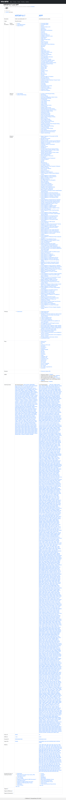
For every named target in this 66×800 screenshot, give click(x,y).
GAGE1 (53, 500)
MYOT (45, 573)
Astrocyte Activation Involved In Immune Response (50, 140)
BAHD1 (30, 385)
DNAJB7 (40, 471)
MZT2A (55, 573)
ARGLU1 (40, 404)
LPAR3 (49, 547)
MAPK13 (52, 553)
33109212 (58, 378)
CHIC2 (16, 389)
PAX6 (43, 596)
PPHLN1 (53, 613)
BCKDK (40, 415)
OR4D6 (55, 589)
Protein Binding (20, 93)
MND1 (43, 562)
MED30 (40, 559)
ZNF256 (25, 426)
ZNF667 (23, 432)
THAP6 (19, 420)
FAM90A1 (51, 489)
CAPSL (58, 428)
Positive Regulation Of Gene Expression (48, 175)
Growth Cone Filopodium (45, 90)
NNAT (59, 581)
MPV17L (55, 563)
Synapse (42, 75)
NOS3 (44, 583)
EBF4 (56, 476)
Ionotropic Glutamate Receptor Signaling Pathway (50, 202)
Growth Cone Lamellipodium (46, 88)
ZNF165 (23, 425)
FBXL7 (46, 491)
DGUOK (55, 466)
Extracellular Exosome (45, 78)
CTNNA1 (46, 458)
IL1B (57, 527)
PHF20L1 (53, 601)
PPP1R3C (57, 614)
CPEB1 (40, 455)
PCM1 (42, 598)
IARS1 (40, 525)
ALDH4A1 (44, 395)
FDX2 (43, 492)
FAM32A (52, 488)
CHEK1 (53, 444)
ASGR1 (43, 409)
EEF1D (60, 477)
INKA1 (58, 529)
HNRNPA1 (41, 522)
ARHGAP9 (59, 404)
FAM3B (58, 488)
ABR (55, 385)
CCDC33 (48, 433)
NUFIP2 (29, 410)
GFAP (51, 502)
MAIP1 (40, 552)
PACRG (55, 592)
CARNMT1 (43, 429)
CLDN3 (50, 448)
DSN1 (46, 473)
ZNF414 (16, 428)
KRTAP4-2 (27, 400)
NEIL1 (43, 578)
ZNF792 (29, 433)
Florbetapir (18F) (44, 357)
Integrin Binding (44, 101)
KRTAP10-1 (20, 398)
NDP (59, 575)
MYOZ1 (48, 573)
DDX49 (51, 464)
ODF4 (54, 588)
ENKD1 (59, 480)
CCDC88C (41, 434)
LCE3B (16, 405)
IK (47, 527)
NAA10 (30, 407)
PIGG (40, 604)
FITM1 (57, 494)
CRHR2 (40, 456)
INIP (56, 529)
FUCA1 (43, 499)
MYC (54, 571)
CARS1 (47, 429)
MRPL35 (57, 566)
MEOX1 (54, 559)
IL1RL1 (59, 527)
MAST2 (55, 555)
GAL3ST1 (59, 500)
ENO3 (40, 481)
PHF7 (56, 601)
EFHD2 (43, 478)
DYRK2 (43, 476)
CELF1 (44, 441)
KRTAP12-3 (31, 399)
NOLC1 (56, 582)
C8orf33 (24, 387)
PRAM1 (43, 616)
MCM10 (56, 556)
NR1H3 (56, 583)
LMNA (20, 406)
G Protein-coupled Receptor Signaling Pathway (49, 148)
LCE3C (19, 405)
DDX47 (48, 464)
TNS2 (30, 420)
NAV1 (42, 575)
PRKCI (50, 618)
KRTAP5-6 (34, 402)
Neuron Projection (44, 66)
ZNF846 (16, 434)
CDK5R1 (57, 439)
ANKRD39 (46, 397)
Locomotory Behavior (45, 163)
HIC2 (53, 518)
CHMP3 (48, 445)
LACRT (47, 541)
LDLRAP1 (41, 544)
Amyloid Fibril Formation (45, 300)
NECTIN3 (20, 409)
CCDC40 (52, 433)
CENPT (43, 442)
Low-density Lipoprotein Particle (47, 61)
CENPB (53, 441)
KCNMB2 (55, 534)
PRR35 (19, 413)
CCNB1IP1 (53, 434)
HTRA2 (56, 524)
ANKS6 (43, 398)
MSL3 (40, 569)
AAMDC (55, 384)
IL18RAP (54, 527)
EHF (50, 478)
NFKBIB (53, 578)
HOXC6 (58, 522)
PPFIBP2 (49, 613)
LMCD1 (55, 546)
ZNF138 (16, 425)
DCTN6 (46, 462)
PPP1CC (40, 614)
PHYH (50, 603)
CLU (44, 449)
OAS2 (58, 586)
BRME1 (16, 387)
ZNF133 (34, 424)
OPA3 (49, 589)
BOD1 (52, 419)
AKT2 (60, 394)
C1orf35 (47, 424)
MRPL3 (50, 566)
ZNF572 (23, 430)
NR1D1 (54, 583)
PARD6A (40, 594)
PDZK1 (43, 600)
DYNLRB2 (54, 474)
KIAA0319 (44, 536)
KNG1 (55, 539)
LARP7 (55, 543)
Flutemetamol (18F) (44, 358)
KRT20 (35, 397)
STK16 (34, 418)
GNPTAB (43, 506)
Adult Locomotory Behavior (46, 168)
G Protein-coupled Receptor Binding (47, 93)
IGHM (40, 527)
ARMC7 (55, 406)
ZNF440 (19, 429)
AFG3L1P (44, 391)
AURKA (47, 413)
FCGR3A (58, 491)
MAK (43, 552)
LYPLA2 (53, 549)
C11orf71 (48, 421)
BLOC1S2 (55, 418)
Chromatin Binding (44, 96)
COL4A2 (55, 451)
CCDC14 (44, 432)
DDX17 (52, 463)
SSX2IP (28, 418)
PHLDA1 (16, 412)
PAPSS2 (58, 593)
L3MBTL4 (43, 541)
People (18, 1)
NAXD (33, 407)
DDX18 (55, 463)
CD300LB (40, 436)
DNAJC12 (44, 471)
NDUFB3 (55, 576)
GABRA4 (40, 500)
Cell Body (43, 71)
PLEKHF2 (41, 607)
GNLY (40, 506)
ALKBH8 (40, 396)
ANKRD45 (50, 397)
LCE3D (22, 405)
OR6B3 (58, 589)
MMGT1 (58, 561)
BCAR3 (55, 414)
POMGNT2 (44, 612)
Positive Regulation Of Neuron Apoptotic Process (50, 207)
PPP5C (55, 615)
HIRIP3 (45, 519)
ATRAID (59, 412)
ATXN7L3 (43, 413)
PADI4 (59, 592)
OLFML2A (44, 589)
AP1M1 (16, 385)
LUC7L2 (46, 549)
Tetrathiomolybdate (44, 349)
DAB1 (51, 461)
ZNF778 (23, 433)
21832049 (32, 6)
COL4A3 (58, 451)
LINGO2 (44, 546)
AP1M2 (43, 399)
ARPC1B (47, 407)
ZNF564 (19, 430)
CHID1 (40, 445)
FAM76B (20, 394)
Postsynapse (43, 84)
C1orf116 (40, 424)
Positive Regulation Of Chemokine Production (49, 192)
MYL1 (57, 571)
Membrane (43, 46)
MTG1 (40, 570)
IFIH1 (58, 525)
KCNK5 (51, 534)
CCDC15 (56, 432)
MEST (60, 559)
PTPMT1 (29, 413)
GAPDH (49, 501)
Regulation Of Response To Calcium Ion (48, 299)
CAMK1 (51, 427)
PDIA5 (26, 411)
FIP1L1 (52, 494)
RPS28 (28, 414)
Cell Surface (43, 45)
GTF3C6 (40, 512)
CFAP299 (40, 443)
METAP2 (40, 560)
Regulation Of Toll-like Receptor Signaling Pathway (50, 200)
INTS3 (51, 530)
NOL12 (26, 409)
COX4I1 (49, 454)
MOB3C (55, 562)
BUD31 (19, 387)
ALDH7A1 (47, 395)
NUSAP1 (44, 586)
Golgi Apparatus (44, 37)
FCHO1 (40, 492)
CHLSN (45, 445)
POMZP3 (48, 612)
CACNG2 (60, 426)
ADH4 (49, 390)
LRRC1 (40, 548)
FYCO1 (46, 499)
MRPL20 (60, 564)
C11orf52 (44, 421)
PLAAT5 (47, 606)
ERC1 (40, 484)
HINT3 (43, 519)
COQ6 (47, 454)
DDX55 (57, 464)
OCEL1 (40, 588)
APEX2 (52, 400)
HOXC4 (55, 522)
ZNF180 (32, 425)
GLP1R (21, 395)
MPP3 (52, 563)
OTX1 (32, 410)
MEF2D (48, 559)
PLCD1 (56, 606)
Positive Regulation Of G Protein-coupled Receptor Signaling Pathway (50, 214)
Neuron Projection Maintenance (47, 302)
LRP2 (59, 547)
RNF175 (16, 414)
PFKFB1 (56, 600)
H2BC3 (43, 515)
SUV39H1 (17, 419)
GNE (24, 395)
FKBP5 (43, 495)
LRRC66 (46, 548)
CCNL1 (46, 435)
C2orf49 (58, 424)
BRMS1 (43, 420)
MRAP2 (58, 563)
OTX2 (55, 591)
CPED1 (43, 455)
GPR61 (40, 509)
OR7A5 (40, 590)
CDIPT (56, 437)
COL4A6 (44, 452)
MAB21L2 (41, 551)
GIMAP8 (51, 503)
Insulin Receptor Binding (45, 100)
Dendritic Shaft (44, 68)
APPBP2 (53, 402)
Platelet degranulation (45, 311)
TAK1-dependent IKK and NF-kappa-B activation (50, 323)
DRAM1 (57, 472)
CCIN (44, 434)
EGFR (48, 478)
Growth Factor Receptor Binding (47, 128)
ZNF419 (26, 428)
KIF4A (56, 537)
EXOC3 (59, 485)
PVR (32, 413)
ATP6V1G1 (52, 412)
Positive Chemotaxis (45, 235)
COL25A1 (48, 451)
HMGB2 (47, 521)
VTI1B (19, 422)
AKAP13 (50, 394)
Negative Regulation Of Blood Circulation (48, 286)
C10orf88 (40, 421)
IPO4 (53, 530)
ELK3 (49, 480)
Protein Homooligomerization (46, 241)
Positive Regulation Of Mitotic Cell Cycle (48, 218)
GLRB (40, 504)
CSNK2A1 (49, 457)
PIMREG (58, 604)
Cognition (42, 234)
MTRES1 (47, 570)
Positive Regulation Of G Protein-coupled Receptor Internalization (50, 288)
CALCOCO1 (45, 427)
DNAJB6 (57, 470)
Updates (27, 1)
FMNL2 (40, 496)
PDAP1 (49, 598)
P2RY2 (46, 592)
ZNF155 (19, 425)
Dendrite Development (45, 182)
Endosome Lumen (44, 55)
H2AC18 (46, 514)
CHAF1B (43, 444)
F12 (53, 486)
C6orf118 (59, 425)
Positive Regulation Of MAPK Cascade (48, 206)
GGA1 (54, 502)
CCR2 (49, 435)
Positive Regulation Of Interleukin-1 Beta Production (50, 195)
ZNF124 (31, 424)
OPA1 (47, 589)
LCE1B (36, 403)
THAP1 (16, 420)
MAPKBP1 (29, 406)
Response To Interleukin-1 (46, 252)
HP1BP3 (40, 523)
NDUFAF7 (48, 576)
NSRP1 (42, 584)
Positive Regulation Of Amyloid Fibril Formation (50, 297)
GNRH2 (46, 506)
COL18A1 (41, 451)
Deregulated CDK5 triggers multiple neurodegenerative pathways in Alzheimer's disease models (51, 328)
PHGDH (40, 603)
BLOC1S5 (59, 418)
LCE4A (27, 405)
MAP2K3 (52, 552)
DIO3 (54, 467)
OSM (43, 591)
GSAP (51, 510)
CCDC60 (59, 433)
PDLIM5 (28, 411)
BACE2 (43, 414)
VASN (35, 421)
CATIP (32, 387)
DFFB (43, 466)
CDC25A (58, 436)
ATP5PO (44, 412)
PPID (58, 613)
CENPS (40, 442)
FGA (59, 492)
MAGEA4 (55, 551)
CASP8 (59, 429)
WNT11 (21, 422)
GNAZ (54, 504)
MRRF (53, 568)
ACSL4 (52, 388)
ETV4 (51, 485)
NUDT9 (49, 585)
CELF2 (47, 441)
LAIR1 (52, 541)
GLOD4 (59, 503)
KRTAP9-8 (30, 403)
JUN (60, 532)
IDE (48, 525)
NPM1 (51, 583)
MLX (56, 561)
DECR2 (40, 465)
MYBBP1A (51, 571)
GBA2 (43, 502)
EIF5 (40, 480)
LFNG (53, 544)
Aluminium (43, 342)
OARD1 (55, 586)
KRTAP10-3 (30, 398)
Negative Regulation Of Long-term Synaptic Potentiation (49, 272)
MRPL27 (44, 566)
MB (61, 555)
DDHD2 (40, 463)
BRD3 (58, 419)
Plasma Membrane (44, 41)
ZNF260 (31, 426)
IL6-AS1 (42, 529)
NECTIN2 (17, 409)
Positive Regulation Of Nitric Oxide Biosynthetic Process (50, 210)
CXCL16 (16, 391)
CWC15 (43, 459)
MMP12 (40, 562)
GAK (56, 500)
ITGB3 (44, 532)
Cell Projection (43, 65)
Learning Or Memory (45, 159)
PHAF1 (49, 601)
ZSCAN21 (27, 434)
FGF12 (42, 493)
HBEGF (51, 516)
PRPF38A (41, 619)
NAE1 (50, 574)
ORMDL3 (55, 590)
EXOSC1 (43, 486)
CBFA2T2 (54, 430)
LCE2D (33, 404)
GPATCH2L (41, 508)
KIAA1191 (45, 537)
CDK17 (40, 439)
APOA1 (57, 400)
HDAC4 (50, 517)
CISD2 (57, 447)
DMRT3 (32, 391)
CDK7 (40, 440)
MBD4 (43, 556)
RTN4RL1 (17, 415)
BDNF (40, 417)
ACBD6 (50, 387)
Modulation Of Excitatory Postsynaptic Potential (50, 262)
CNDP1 (59, 449)
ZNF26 (29, 426)
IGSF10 (42, 527)
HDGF (56, 517)
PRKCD (44, 618)
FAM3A (55, 488)
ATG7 (46, 411)
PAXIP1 (45, 596)
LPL (51, 547)
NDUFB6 (58, 576)
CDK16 (59, 437)
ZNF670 (26, 432)
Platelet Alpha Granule (45, 51)
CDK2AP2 (47, 439)
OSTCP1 (46, 591)
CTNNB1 (49, 458)
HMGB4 (50, 521)
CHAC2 (40, 444)
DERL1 (40, 466)
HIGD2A (55, 518)
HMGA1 (44, 521)
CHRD (19, 389)
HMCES (57, 519)
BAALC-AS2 (57, 413)
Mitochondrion (43, 29)
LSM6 (56, 548)
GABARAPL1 (27, 394)
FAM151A (56, 487)
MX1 (43, 571)
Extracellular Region (44, 23)
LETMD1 (50, 544)
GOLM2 (53, 506)
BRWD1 (46, 420)
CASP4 (53, 429)
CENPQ (59, 441)
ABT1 (57, 385)
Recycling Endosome (45, 77)
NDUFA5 (44, 576)
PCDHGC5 (53, 597)
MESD (57, 559)
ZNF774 (19, 433)
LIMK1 (51, 545)
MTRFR (50, 570)
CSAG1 (49, 456)
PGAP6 (34, 411)
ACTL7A (58, 388)
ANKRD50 (55, 397)
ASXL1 (40, 410)
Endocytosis (43, 145)
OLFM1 (57, 588)
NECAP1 (55, 577)
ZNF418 (23, 428)
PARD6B (44, 594)
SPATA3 (16, 418)
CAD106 (42, 350)
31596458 (50, 381)
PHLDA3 (47, 603)
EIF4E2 (60, 479)
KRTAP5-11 (17, 402)
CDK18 (43, 439)
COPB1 (55, 452)
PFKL (32, 411)
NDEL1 (56, 575)
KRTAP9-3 (25, 403)
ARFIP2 (56, 403)
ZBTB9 (16, 424)
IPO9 (55, 530)
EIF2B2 (40, 479)
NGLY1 (40, 579)
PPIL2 (60, 613)
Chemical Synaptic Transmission (47, 155)
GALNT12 (46, 501)
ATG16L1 (43, 411)
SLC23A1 (33, 415)
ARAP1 (58, 402)
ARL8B (49, 406)
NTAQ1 (19, 410)
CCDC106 (58, 430)
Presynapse (43, 83)
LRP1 (53, 547)
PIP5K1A (47, 605)
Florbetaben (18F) (44, 356)
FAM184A (41, 488)
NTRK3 (51, 584)
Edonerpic (43, 353)
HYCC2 (59, 524)
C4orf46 (53, 425)
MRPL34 (54, 566)
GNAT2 (51, 504)
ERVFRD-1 (53, 484)
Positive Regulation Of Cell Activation (48, 233)
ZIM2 (26, 424)
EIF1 (52, 478)
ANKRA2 (53, 396)
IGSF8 (16, 397)
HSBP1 (32, 396)
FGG (57, 493)
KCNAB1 (52, 533)
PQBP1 (40, 616)
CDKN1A (49, 440)
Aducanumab (43, 361)
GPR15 (60, 508)
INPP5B (43, 530)
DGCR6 (45, 466)
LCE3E (25, 405)
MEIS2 (51, 559)
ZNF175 (29, 425)
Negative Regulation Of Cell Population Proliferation (50, 166)
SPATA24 (34, 417)
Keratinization (19, 311)
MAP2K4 (56, 552)
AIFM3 (40, 394)
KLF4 (58, 538)
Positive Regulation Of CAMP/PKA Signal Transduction (51, 266)
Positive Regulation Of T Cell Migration (48, 303)
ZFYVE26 (22, 424)
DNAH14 (46, 470)
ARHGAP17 (49, 404)
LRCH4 (26, 406)
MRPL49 (44, 567)
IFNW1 (48, 526)
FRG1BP (43, 497)
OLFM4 (40, 589)
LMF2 (58, 546)
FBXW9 (52, 491)
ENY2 (45, 481)
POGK (46, 610)
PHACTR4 (46, 601)
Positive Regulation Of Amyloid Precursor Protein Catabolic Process (50, 282)
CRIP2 (43, 456)
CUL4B (40, 459)
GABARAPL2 (33, 394)
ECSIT (54, 477)
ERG (45, 484)
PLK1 (59, 607)
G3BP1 (49, 499)
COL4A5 (40, 452)
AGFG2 (60, 391)
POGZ (48, 610)
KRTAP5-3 (26, 402)
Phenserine (43, 348)
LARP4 (49, 543)
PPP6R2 (58, 615)
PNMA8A (60, 608)
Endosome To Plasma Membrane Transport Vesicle (50, 80)
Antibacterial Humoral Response (47, 184)
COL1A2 (44, 451)
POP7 (51, 612)
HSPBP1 (46, 524)
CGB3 (59, 443)
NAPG (58, 574)
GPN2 (50, 508)
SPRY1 (25, 418)
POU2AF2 (54, 612)
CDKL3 (45, 440)
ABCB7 (58, 384)
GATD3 (40, 502)
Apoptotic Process (44, 146)
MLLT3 (51, 561)
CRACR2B (50, 455)
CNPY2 (43, 450)
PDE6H (40, 599)
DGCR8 (48, 466)
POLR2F (50, 611)
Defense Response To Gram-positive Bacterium (50, 230)
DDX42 (43, 464)
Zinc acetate (43, 362)
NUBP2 (22, 410)
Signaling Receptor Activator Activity (48, 108)
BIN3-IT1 (42, 418)
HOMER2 (45, 522)
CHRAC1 (52, 445)
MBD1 (40, 556)
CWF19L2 (47, 459)
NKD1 (24, 409)
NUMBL (55, 585)
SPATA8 (20, 418)
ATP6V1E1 (48, 412)
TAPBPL (20, 419)
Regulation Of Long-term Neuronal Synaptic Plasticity (51, 224)
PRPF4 (44, 619)
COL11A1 (54, 450)
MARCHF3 (46, 555)
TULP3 (22, 421)
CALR (48, 427)
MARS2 (49, 555)
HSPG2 (53, 524)
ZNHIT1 (19, 434)
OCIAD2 (43, 588)
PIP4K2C (43, 605)
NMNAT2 (46, 581)
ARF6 (46, 403)
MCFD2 (53, 556)
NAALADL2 (46, 574)
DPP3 (45, 472)
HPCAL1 (29, 396)
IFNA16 (40, 526)
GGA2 (56, 502)
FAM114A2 (44, 487)
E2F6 (16, 392)
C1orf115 (57, 422)
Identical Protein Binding (21, 94)
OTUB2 (52, 591)
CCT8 (57, 435)
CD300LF (44, 436)
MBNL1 (45, 556)
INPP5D (21, 397)
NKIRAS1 (48, 579)
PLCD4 (59, 606)
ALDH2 (40, 395)
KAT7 (46, 533)
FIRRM (54, 494)
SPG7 (23, 418)
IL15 (51, 527)
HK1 (48, 519)
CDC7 (47, 437)
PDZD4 (60, 599)
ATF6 (56, 410)
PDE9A (23, 411)
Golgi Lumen (43, 38)
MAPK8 (58, 553)
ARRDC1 (54, 407)
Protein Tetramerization (45, 242)
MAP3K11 (41, 553)
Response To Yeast (44, 139)
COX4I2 (52, 454)
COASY (48, 450)
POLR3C (57, 611)
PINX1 (40, 605)
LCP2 (61, 543)
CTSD (58, 458)
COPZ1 (44, 454)
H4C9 (46, 515)
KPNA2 (57, 539)
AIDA (60, 392)
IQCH (58, 530)
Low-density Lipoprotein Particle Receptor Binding (50, 123)
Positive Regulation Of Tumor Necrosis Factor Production (49, 198)
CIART (46, 447)
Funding (23, 1)
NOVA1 (46, 583)
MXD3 (22, 407)
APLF (55, 400)
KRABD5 (46, 540)
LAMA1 (54, 541)
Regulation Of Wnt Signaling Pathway (48, 187)
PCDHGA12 (45, 597)
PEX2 (53, 600)
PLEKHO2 (53, 607)
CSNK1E (56, 456)
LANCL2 (40, 543)
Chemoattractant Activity (45, 113)
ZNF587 (16, 432)
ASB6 (60, 407)
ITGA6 (57, 531)
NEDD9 (40, 578)
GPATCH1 (58, 507)
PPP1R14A (48, 614)
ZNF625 (19, 432)
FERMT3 (52, 492)
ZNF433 (35, 428)
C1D (50, 422)
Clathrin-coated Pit (44, 43)
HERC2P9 (41, 518)
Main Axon (43, 73)
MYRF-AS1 (52, 573)
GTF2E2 (55, 511)
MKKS (45, 561)
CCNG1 (31, 388)
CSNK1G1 (22, 390)
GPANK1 (54, 507)
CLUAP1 (47, 449)
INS (45, 530)
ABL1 (50, 385)
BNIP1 (50, 419)
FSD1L (52, 497)
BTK (54, 420)
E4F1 (18, 392)
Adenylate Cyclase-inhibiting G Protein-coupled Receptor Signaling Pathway (50, 153)
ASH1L (46, 409)
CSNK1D (52, 456)
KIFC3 (40, 538)
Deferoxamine (43, 341)
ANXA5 (56, 398)
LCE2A (25, 404)
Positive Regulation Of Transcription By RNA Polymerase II (49, 220)
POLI (45, 611)
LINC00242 (17, 406)
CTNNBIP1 (31, 390)
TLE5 (22, 420)
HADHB (51, 515)
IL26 (40, 529)
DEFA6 (48, 465)
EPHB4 (55, 482)
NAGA (52, 574)
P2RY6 (34, 410)
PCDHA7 (40, 597)
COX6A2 (56, 454)
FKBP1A (40, 495)
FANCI (54, 489)
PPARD (29, 412)
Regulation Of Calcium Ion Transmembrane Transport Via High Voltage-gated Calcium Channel (51, 277)
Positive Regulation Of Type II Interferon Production (50, 193)
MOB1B (49, 562)
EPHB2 (52, 482)
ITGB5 (29, 397)
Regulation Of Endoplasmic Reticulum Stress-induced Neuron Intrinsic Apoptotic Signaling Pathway (51, 284)
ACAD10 (40, 387)
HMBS (54, 519)
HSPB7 (43, 524)
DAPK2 (56, 461)
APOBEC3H (46, 402)
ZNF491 (29, 429)
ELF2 (44, 480)
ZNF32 (19, 427)
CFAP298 (59, 442)
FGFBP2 (51, 493)
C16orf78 (58, 421)
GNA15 (48, 504)
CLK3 (40, 449)
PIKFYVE (52, 604)
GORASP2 (41, 507)
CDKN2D (56, 440)
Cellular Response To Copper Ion (47, 254)
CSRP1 (52, 457)
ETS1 (46, 485)
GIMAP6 (47, 503)
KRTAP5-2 (22, 402)
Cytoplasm (43, 28)
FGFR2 (54, 493)
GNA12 (45, 504)
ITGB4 (27, 397)
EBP (59, 476)
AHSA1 (54, 392)
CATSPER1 (17, 388)
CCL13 (46, 434)
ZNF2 (35, 425)
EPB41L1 (58, 481)
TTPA (19, 421)
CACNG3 (40, 427)
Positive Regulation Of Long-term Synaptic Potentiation (51, 273)
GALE (40, 501)
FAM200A (45, 488)
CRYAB (46, 456)
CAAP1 (53, 426)
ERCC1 (42, 484)
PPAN (43, 613)
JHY (56, 532)
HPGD (43, 523)
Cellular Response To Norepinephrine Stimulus (49, 257)
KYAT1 (40, 541)
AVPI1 (24, 385)
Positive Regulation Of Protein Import (48, 291)
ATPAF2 (56, 412)
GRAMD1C (54, 509)
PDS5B (51, 599)
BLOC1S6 (41, 419)
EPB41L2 (40, 482)
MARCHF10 (41, 555)
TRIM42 (16, 421)
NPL (49, 583)
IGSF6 (46, 527)
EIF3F (49, 479)
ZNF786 (26, 433)
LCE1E (19, 404)
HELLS (59, 517)
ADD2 (46, 390)
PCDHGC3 (49, 597)
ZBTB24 (27, 422)
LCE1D (16, 404)
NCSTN (53, 575)
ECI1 (49, 477)
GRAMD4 (57, 509)
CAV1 (47, 430)
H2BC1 (59, 514)
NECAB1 (47, 577)
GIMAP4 (40, 503)
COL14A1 (58, 450)
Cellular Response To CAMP (46, 256)
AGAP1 (51, 391)
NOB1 (43, 582)
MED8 (43, 559)
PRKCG (47, 618)
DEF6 (46, 465)
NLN (51, 579)
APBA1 (52, 399)
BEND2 (46, 417)
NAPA (55, 574)
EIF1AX (54, 478)
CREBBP (59, 455)
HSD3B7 (35, 396)
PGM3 (43, 601)
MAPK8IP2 (45, 554)
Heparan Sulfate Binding (45, 132)
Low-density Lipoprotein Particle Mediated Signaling (50, 247)
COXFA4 (59, 454)
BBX (49, 414)
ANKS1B (58, 397)
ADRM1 (56, 390)
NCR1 (51, 575)
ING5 (19, 397)
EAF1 (54, 476)
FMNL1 (57, 495)
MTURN (53, 570)
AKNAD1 (54, 394)
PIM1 (55, 604)
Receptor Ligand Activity (45, 122)
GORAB (56, 506)
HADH (49, 515)
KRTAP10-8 (17, 399)
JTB (58, 532)
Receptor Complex (44, 70)
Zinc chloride (43, 365)
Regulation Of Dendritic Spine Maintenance (49, 280)
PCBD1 (54, 596)
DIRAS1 (57, 467)
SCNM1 (24, 415)
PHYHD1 (53, 603)
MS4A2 (56, 568)
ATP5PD (40, 412)
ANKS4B (40, 398)
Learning (42, 160)
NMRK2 (53, 581)
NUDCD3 (25, 410)
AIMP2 (46, 394)
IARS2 (43, 525)
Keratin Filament (20, 25)
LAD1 (50, 541)
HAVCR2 (46, 516)
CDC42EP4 (44, 437)
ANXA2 (53, 398)
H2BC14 (40, 515)
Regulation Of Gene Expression (47, 172)
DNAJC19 (48, 471)
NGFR (59, 578)
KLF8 (42, 539)
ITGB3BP (47, 532)
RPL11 (22, 414)
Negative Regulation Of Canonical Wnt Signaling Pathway (50, 260)
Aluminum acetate (44, 364)
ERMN (49, 484)
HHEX (20, 396)
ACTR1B (44, 389)
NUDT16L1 (41, 585)
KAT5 (43, 533)
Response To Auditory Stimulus (47, 177)
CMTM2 (53, 449)
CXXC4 (56, 459)
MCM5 (33, 406)
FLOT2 (54, 495)
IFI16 (54, 525)
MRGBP (19, 407)
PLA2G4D (41, 606)
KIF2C (48, 537)
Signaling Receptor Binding (46, 98)
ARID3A (53, 405)
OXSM (58, 591)
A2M (50, 384)
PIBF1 (59, 603)
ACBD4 (47, 387)
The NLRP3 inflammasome (46, 324)
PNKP (56, 608)
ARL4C (59, 405)
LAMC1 (58, 541)
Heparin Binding (44, 104)
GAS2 (56, 501)
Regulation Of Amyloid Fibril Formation (48, 296)
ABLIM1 (52, 385)
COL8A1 (33, 389)
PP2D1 (40, 613)
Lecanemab (43, 368)
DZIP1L (46, 476)
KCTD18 (40, 536)
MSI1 (59, 568)
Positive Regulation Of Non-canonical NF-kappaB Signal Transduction (50, 275)
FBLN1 (40, 491)
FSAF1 (50, 497)
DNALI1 (58, 471)
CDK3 (50, 439)
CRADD (53, 455)
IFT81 (54, 526)
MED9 (46, 559)
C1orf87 (50, 424)
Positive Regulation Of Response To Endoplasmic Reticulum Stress (50, 295)
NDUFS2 (40, 577)
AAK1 (52, 384)
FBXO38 (49, 491)
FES (55, 492)
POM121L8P (25, 412)
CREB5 (16, 390)
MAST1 (52, 555)
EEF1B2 (57, 477)
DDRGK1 (43, 463)
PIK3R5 (48, 604)
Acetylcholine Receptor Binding (47, 111)
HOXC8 (26, 396)
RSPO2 (35, 414)
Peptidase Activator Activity (46, 105)
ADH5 (51, 390)
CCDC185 (24, 388)
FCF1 (55, 491)
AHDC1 (51, 392)
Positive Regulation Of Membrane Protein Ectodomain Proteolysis (51, 237)
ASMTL (49, 409)
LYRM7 (56, 549)
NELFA (48, 578)
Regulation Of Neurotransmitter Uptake (48, 243)
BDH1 (60, 415)
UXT (33, 421)
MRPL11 (53, 564)
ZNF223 (19, 426)
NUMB (52, 585)
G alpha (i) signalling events (46, 318)
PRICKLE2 (58, 616)
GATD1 (59, 501)
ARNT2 (44, 407)
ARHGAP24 (54, 404)
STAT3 (32, 418)
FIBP (44, 494)
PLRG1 (45, 608)
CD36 (47, 436)
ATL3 (49, 411)
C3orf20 (40, 425)
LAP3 (43, 543)
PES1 (51, 600)
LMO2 (23, 406)
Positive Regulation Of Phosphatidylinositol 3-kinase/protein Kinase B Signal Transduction (49, 245)
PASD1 (59, 594)
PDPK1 (48, 599)
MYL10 (59, 571)
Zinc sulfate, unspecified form (46, 366)
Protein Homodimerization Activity (47, 115)
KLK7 (50, 539)
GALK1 (42, 501)
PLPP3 (42, 608)
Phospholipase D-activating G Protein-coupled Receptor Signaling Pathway (51, 191)
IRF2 (40, 531)
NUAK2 (56, 584)
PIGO (42, 604)
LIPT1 (48, 546)
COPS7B (40, 454)
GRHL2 (45, 510)
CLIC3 (57, 448)
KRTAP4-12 (22, 400)
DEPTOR (60, 465)
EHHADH (21, 392)
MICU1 (59, 560)
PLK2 (40, 608)
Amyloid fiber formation (45, 338)
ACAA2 (60, 385)
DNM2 (40, 472)
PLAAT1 (44, 606)
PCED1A (16, 411)
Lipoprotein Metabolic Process (46, 204)
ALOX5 (43, 396)
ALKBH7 (58, 395)
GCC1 (45, 502)
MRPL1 (46, 564)
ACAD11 (44, 387)
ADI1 (54, 390)
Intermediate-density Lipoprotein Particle (48, 62)
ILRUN (47, 529)
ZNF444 (23, 429)
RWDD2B (20, 415)
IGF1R (59, 526)
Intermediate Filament (21, 24)
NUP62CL (41, 586)
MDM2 (48, 558)
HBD (49, 516)
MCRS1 (35, 406)
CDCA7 (53, 437)
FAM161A (32, 392)
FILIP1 (49, 494)
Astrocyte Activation (45, 222)
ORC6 (48, 590)
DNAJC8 (55, 471)
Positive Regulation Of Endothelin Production (49, 289)
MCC (48, 556)
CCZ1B (60, 435)
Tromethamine (43, 347)
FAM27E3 (36, 392)
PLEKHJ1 (49, 607)
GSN (60, 510)
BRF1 (60, 419)
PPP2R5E (48, 615)
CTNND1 (53, 458)
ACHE (53, 387)
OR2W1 (52, 589)
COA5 (46, 450)
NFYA (56, 578)
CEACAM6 (41, 441)
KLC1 (49, 538)
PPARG (45, 613)
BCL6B (33, 385)
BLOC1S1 (51, 418)
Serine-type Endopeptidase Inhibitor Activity (49, 97)
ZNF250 (22, 426)
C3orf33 (43, 425)
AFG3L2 (48, 391)
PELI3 (48, 600)
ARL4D (40, 406)
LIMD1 (48, 545)
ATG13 (40, 411)
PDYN (57, 599)
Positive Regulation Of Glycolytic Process (49, 217)
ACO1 (40, 388)
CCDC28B (45, 433)
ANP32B (50, 398)
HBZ (16, 396)
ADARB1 (40, 390)
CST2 (55, 457)
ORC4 (45, 590)
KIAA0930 (56, 536)
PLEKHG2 (45, 607)
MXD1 (46, 571)
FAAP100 (59, 486)
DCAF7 (59, 461)
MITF (43, 561)
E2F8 (52, 476)
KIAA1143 (41, 537)
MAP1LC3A (46, 552)
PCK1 (59, 597)
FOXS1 (40, 497)
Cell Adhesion (43, 147)
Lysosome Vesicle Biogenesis (46, 319)
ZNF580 (32, 430)
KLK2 (48, 539)
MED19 (57, 558)
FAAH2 (55, 486)
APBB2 (43, 400)
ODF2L (51, 588)
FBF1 (60, 489)
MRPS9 (50, 568)
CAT (43, 430)
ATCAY (48, 410)
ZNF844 (35, 433)
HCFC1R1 (43, 517)
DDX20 (40, 464)
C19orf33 (48, 422)
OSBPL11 (59, 590)
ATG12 (58, 410)
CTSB (56, 458)
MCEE (50, 556)
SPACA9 (30, 417)
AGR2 (49, 392)
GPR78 (43, 509)
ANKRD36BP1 (32, 384)
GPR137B (57, 508)
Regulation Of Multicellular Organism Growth (49, 203)
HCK (18, 396)
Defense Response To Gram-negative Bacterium (50, 229)
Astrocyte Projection (45, 82)
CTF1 (43, 458)
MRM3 (40, 564)
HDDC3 (53, 517)
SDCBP (27, 415)
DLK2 (52, 469)
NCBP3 (48, 575)
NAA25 (58, 573)
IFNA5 (43, 526)
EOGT (48, 481)
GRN (31, 395)
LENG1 (44, 544)
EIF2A (58, 478)
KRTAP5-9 (17, 403)
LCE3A (36, 404)
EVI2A (56, 485)
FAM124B (28, 392)
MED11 (54, 558)
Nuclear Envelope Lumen (45, 26)
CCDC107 (41, 432)
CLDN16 (44, 448)
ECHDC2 (46, 477)
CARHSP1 (29, 387)
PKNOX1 (53, 605)
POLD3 (54, 610)
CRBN (56, 455)
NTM (45, 584)
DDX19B (58, 463)
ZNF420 (29, 428)
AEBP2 (59, 390)
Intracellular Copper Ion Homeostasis (48, 144)
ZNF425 (32, 428)
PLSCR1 (51, 608)
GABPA (57, 499)
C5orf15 (56, 425)
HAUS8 (43, 516)
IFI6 (56, 525)
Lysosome (43, 31)
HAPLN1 (57, 515)
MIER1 (40, 561)
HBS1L (60, 516)
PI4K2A (56, 603)
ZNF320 (22, 427)
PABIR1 (49, 592)
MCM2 (59, 556)
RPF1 (19, 414)
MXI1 (25, 407)
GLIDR (18, 395)
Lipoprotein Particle (44, 89)
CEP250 (46, 442)
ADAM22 (56, 389)
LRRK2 (53, 548)
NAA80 (40, 574)
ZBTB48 (33, 422)
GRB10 (40, 510)
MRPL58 (54, 567)
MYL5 (40, 573)
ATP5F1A (55, 411)
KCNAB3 (55, 533)
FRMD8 (47, 497)
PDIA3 (43, 599)
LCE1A (33, 403)
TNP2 (27, 420)
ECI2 (52, 477)
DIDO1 (49, 467)
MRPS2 (40, 568)
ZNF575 (26, 430)
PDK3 (46, 599)
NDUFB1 (51, 576)
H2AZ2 (56, 514)
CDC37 (40, 437)
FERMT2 (48, 492)
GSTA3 (46, 511)
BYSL (22, 387)
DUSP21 (40, 474)
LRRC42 (43, 548)
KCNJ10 (43, 534)
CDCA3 (50, 437)
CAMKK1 (58, 427)
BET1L (52, 417)
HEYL (48, 518)
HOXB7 (52, 522)
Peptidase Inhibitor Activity (46, 107)
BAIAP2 (46, 414)
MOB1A (46, 562)
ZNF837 (32, 433)
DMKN (60, 469)
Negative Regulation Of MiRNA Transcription (49, 279)
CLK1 (25, 389)
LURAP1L (50, 549)
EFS (46, 478)
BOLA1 (55, 419)
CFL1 (56, 443)
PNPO (40, 610)
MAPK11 (48, 553)
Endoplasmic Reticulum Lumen (47, 36)
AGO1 (40, 392)
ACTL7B (40, 389)
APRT (56, 402)
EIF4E (57, 479)
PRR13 (16, 413)
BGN (55, 417)
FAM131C (48, 487)
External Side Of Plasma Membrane (47, 44)
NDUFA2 (40, 576)
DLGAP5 (49, 469)
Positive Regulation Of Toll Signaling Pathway (49, 215)
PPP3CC (52, 615)
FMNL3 (43, 496)
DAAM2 (23, 391)
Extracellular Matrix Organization (47, 188)
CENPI (56, 441)
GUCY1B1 (54, 512)
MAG (53, 551)
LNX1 (47, 547)
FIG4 (47, 494)
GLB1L (56, 503)
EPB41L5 (49, 482)
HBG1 (55, 516)
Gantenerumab (43, 359)
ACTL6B (55, 388)
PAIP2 (45, 593)
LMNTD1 (40, 547)
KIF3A (51, 537)
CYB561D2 (41, 461)
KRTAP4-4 (31, 400)
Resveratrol (43, 346)
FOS (53, 496)
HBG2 (57, 516)
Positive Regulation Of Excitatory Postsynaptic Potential (50, 305)
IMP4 (49, 529)
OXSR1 (40, 592)
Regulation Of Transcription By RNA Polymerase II (50, 142)
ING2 (51, 529)
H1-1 (42, 514)
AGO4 (43, 392)
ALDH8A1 (51, 395)
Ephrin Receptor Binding (45, 119)
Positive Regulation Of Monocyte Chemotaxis (49, 258)
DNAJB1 (50, 470)
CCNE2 (40, 435)
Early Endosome (44, 33)
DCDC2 (40, 462)
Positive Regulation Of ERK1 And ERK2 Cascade (50, 251)
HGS (50, 518)
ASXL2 (43, 410)
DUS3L (54, 473)
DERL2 (26, 391)
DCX (56, 462)
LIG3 (40, 545)
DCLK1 (43, 462)
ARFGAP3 (53, 403)
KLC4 (53, 538)
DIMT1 (52, 467)
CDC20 (54, 436)
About (11, 1)
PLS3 (48, 608)
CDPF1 (59, 440)
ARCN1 (40, 403)
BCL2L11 (50, 415)
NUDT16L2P (45, 585)
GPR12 (53, 508)
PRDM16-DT (47, 616)
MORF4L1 (44, 563)
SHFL (30, 415)
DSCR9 (43, 473)
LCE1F (22, 404)
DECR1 (60, 464)
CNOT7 (40, 450)
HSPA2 (57, 523)
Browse (14, 1)
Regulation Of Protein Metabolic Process (48, 239)
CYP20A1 (48, 461)
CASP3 (50, 429)
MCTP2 (45, 558)
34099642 (51, 374)
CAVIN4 (50, 430)
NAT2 (40, 575)
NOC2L (45, 582)
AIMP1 (43, 394)
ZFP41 (19, 424)
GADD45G (45, 500)
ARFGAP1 (49, 403)
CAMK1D (54, 427)
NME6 (59, 579)
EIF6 (42, 480)
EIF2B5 (43, 479)
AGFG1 (57, 391)
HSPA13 (54, 523)
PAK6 (55, 593)
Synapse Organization (45, 228)
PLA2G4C (59, 605)
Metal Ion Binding (44, 117)
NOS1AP (40, 583)
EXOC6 (40, 486)
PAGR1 (42, 593)
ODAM (46, 588)
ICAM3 (45, 525)
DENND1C (52, 465)
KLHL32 (44, 539)
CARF (40, 429)
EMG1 (56, 480)
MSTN (45, 569)
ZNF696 (29, 432)
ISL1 (46, 531)
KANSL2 (40, 533)
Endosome (43, 32)
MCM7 (43, 558)
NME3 (56, 579)
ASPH (52, 409)
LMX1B (43, 547)
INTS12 (48, 530)
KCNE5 (59, 533)
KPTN (43, 540)
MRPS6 (47, 568)
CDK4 (52, 439)
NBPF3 (45, 575)
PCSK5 (20, 411)
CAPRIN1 (55, 428)
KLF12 (56, 538)
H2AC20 (49, 514)
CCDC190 (41, 433)
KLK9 (52, 539)
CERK (56, 442)
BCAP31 (51, 414)
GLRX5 (42, 504)
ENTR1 (42, 481)
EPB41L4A (45, 482)
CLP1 (42, 449)
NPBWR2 (35, 409)
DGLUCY (52, 466)
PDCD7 (51, 598)
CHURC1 (40, 447)
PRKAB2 (32, 412)
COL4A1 (51, 451)
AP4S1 (49, 399)
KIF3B (53, 537)
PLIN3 (56, 607)
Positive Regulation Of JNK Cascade (48, 221)
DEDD (43, 465)
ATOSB (51, 411)
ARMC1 (52, 406)
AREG (43, 403)
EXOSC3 (47, 486)
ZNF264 (35, 426)
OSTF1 (49, 591)
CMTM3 (56, 449)
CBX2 (21, 388)
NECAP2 (58, 577)
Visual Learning (44, 169)
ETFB (60, 484)
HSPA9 (40, 524)
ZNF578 (29, 430)
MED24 (60, 558)
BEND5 (49, 417)
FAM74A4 (17, 394)
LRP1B (56, 547)
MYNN (42, 573)
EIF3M (54, 479)
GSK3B (57, 510)
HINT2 (40, 519)
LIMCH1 (45, 545)
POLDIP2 (57, 610)
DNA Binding (43, 94)
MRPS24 (43, 568)
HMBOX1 (51, 519)
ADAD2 (52, 389)
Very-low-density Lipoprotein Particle (48, 60)
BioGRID (7, 12)
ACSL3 (49, 388)
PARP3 (50, 594)
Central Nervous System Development (48, 158)
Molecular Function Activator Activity (48, 131)
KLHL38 (32, 397)
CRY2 (19, 390)
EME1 (54, 480)
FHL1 (40, 494)
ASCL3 (40, 409)
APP (41, 15)
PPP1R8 (40, 615)
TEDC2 (30, 419)
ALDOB (55, 395)
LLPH (50, 546)
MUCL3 (59, 570)
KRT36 (49, 540)
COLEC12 (48, 452)
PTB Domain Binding (45, 127)
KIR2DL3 (43, 538)
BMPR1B (44, 419)
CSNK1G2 (26, 390)
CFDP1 (50, 443)
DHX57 (29, 391)
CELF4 (50, 441)
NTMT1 (47, 584)
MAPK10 (44, 553)
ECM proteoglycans (44, 312)
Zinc (42, 343)
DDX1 (47, 463)
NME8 (40, 581)
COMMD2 (51, 452)
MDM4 (51, 558)
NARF (60, 574)
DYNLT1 (58, 474)
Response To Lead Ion (45, 170)
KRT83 (16, 398)
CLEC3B (53, 448)
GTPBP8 (47, 512)
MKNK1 (48, 561)
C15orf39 (55, 421)
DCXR (58, 462)
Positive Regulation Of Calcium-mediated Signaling (50, 232)
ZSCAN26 (31, 434)
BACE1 (40, 414)
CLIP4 (59, 448)
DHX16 (43, 467)
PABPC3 (52, 592)
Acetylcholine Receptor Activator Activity (48, 109)
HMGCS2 (54, 521)
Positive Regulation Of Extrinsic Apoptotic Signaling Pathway (50, 307)
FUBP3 (40, 499)
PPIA (56, 613)
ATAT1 (46, 410)
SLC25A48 (17, 417)
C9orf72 (46, 426)
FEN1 (45, 492)
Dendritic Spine (44, 67)
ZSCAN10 (23, 434)
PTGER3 (25, 413)
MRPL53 (51, 567)
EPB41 (54, 481)
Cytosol (18, 23)
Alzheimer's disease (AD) (45, 371)
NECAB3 (51, 577)
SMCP (27, 417)
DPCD (43, 472)
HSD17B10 (50, 523)
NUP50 (58, 585)
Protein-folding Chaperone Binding (47, 126)
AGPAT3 (45, 392)
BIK (59, 417)
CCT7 (55, 435)
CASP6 (56, 429)
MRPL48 (40, 567)
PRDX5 (54, 616)
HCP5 (48, 517)
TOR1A (32, 420)
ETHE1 (40, 485)
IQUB (24, 397)
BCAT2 (58, 414)
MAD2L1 (49, 551)
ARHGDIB (41, 405)
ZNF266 (16, 427)
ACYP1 (49, 389)
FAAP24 (40, 487)
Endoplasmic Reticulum (45, 34)
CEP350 (50, 442)
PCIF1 (57, 597)
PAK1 (48, 593)
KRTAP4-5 (35, 400)
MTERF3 (51, 569)
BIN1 (40, 418)
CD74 (52, 436)
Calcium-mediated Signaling (46, 183)
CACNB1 (56, 426)
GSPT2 (40, 511)
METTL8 (56, 560)
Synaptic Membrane (44, 81)
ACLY (59, 387)
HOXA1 (23, 396)
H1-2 (44, 514)
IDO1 (50, 525)
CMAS (50, 449)
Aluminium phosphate (45, 363)
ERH (47, 484)
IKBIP (49, 527)
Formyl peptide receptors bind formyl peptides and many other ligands (50, 321)
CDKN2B (52, 440)
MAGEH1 (59, 551)
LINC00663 (41, 546)
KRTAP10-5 (34, 398)
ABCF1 (40, 385)
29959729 (57, 375)
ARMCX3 (40, 407)
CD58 (50, 436)
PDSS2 (54, 599)
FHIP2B (59, 493)
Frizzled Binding (44, 99)
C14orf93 (51, 421)
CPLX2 (46, 455)
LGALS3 (59, 544)
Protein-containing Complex (46, 59)
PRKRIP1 (53, 618)
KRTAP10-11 (25, 398)
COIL (52, 450)
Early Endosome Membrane (46, 54)
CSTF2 (58, 457)
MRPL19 (56, 564)
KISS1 (46, 538)
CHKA (43, 445)
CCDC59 (55, 433)
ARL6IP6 (46, 406)
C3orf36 (46, 425)
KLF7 (40, 539)
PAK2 (51, 593)
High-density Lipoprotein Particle (47, 63)
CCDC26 (27, 388)
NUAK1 (53, 584)
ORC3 (43, 590)
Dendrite (42, 48)
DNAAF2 (43, 470)
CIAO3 (44, 447)
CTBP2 (40, 458)
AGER (54, 391)
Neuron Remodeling (44, 181)
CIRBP (54, 447)
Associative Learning (45, 167)
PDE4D (58, 598)
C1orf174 (44, 424)
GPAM (51, 507)
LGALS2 (56, 544)
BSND (49, 420)
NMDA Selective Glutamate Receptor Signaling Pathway (50, 264)
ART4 (57, 407)
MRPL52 (47, 567)
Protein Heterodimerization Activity (47, 121)
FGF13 (45, 493)
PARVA (53, 594)
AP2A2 (46, 399)
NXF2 (47, 586)
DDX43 (46, 464)
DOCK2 (35, 391)
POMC (40, 612)
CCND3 (59, 434)
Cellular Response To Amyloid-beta (47, 292)
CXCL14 (50, 459)
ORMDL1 (51, 590)
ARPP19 (50, 407)
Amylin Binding (44, 129)
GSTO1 (49, 511)
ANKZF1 (47, 398)
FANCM (57, 489)
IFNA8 (46, 526)
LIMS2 (33, 405)
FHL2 (42, 494)
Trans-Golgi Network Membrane (47, 56)
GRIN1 (48, 510)
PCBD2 (57, 596)
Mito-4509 (43, 351)
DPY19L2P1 (49, 472)
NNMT (40, 582)
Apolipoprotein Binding (45, 112)
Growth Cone (43, 50)
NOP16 (59, 582)
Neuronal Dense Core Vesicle (46, 85)
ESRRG (56, 484)
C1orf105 (53, 422)
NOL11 (48, 582)
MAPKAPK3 (50, 554)
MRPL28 (47, 566)
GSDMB (54, 510)
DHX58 (46, 467)
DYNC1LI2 (50, 474)
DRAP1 (40, 473)
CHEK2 (56, 444)
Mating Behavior (44, 162)
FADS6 (24, 392)
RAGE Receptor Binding (45, 124)
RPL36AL (25, 414)
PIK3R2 (45, 604)
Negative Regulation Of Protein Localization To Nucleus (51, 269)
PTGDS (22, 413)
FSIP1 (55, 497)
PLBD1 (53, 606)
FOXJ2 (58, 496)
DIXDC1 (40, 469)
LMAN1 (52, 546)
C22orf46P (54, 424)
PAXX (48, 596)
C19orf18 (44, 422)
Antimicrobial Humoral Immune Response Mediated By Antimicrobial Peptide (51, 249)
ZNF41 (35, 427)
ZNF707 (35, 432)
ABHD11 (47, 385)
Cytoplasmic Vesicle (45, 53)
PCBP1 (60, 596)
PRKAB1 (40, 618)
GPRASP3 (47, 509)
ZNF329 (25, 427)
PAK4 (53, 593)
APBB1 (40, 400)
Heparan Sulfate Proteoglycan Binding (48, 116)
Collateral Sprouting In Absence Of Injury (48, 225)
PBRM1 (51, 596)
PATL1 (40, 596)
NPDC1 (16, 410)
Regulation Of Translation (45, 143)
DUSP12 (57, 473)
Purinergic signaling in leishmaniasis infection (49, 337)
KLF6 (61, 538)
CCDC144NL (48, 432)
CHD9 (50, 444)
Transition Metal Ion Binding (46, 120)
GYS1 (60, 512)
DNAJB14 (54, 470)
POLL (22, 412)
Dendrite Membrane (44, 58)
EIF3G (52, 479)
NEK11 (46, 578)
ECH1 (40, 477)
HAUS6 (40, 516)
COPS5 (58, 452)
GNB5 (57, 504)
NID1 (43, 579)
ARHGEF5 (50, 405)
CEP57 (53, 442)
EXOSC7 (51, 486)
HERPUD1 (45, 518)
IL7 (44, 529)
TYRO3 (28, 421)
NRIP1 (59, 583)
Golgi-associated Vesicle (45, 39)
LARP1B (46, 543)
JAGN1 (53, 532)
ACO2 (42, 388)
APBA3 (58, 399)
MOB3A (52, 562)
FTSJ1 (58, 497)
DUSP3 (43, 474)
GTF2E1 (52, 511)
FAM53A (47, 489)
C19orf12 (40, 422)
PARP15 (47, 594)
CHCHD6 (47, 444)
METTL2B (52, 560)
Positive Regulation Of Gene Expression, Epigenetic (51, 265)
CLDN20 (47, 448)
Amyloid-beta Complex (45, 86)
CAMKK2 (40, 428)
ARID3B (56, 405)
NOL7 (54, 582)
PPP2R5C (44, 615)
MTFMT (58, 569)
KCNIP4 (40, 534)
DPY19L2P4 (53, 472)
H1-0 (40, 514)
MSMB (42, 569)
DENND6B (56, 465)
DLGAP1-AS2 (44, 469)
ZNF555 (16, 430)
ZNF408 (32, 427)
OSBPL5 (40, 591)
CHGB (59, 444)
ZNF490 (26, 429)
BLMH (48, 418)
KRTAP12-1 (26, 399)
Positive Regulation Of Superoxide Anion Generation (51, 199)
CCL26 (49, 434)
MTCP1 (48, 569)
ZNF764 (16, 433)
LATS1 (58, 543)
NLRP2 (53, 579)
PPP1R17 (53, 614)
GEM (16, 395)
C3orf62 (49, 425)
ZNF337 (29, 427)
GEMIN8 (48, 502)
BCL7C (57, 415)
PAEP (40, 593)
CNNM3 (29, 389)
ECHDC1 (43, 477)
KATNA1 (48, 533)
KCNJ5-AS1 (47, 534)
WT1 (24, 422)
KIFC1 (59, 537)
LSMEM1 (59, 548)
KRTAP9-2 (21, 403)
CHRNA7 (55, 445)
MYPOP (27, 407)
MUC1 (56, 570)
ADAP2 (59, 389)
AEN (24, 384)
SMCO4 (24, 417)
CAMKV (48, 428)
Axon (42, 47)
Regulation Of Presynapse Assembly (48, 293)
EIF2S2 (46, 479)
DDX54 (54, 464)
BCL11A (43, 415)
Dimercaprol (43, 354)
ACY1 (47, 389)
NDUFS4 (44, 577)
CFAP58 (47, 443)
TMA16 (24, 420)
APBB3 (46, 400)
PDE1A (54, 598)
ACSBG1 (45, 388)
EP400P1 (51, 481)
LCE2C (30, 404)
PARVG (56, 594)
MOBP (16, 407)
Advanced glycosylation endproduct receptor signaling (51, 325)
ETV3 (49, 485)
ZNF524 (32, 429)
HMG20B (40, 521)
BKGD (46, 418)
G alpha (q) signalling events (46, 317)
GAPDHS (53, 501)
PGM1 (40, 601)
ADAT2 (43, 390)
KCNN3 (58, 534)
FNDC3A (50, 496)
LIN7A (56, 545)
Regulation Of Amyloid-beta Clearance (48, 270)
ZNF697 (32, 432)
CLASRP (40, 448)
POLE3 (40, 611)
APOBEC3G (41, 402)
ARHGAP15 (44, 404)
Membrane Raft (44, 74)
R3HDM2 (34, 413)
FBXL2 (43, 491)
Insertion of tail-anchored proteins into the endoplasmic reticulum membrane (51, 333)
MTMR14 (43, 570)
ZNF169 (26, 425)
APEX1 (49, 400)
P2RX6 (43, 592)
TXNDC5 (25, 421)
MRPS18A (58, 567)
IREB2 (60, 530)
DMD (57, 469)
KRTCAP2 (57, 540)
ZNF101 (28, 424)
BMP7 (36, 385)
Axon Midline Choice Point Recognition (48, 180)
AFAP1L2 (40, 391)
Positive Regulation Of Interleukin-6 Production (49, 196)
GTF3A (59, 511)
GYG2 (58, 512)
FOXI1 (55, 496)
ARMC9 (59, 406)
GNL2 (59, 504)
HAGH (54, 515)
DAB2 (54, 461)
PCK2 (40, 598)
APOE (50, 402)
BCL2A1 (47, 415)
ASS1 (59, 409)
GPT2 (50, 509)
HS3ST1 (46, 523)
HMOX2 (57, 521)
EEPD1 (40, 478)
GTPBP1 (44, 512)
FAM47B (40, 489)
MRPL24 (40, 566)
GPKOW (47, 508)
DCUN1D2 (53, 462)
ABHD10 (43, 385)
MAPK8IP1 (41, 554)
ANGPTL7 (50, 396)
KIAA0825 (52, 536)
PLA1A (56, 605)
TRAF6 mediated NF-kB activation (47, 331)
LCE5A (30, 405)
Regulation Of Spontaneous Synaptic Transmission (50, 267)
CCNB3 (56, 434)
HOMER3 (48, 522)
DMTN (40, 470)
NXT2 (53, 586)
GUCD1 (36, 395)
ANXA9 (40, 399)
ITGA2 (51, 531)
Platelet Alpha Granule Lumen (46, 52)
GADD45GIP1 (49, 500)
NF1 (51, 578)
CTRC (34, 390)
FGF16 (48, 493)
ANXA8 (59, 398)
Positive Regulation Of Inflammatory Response (50, 226)
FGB (40, 493)
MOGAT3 (40, 563)
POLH (43, 611)
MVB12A (40, 571)
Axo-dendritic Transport (45, 165)
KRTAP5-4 (30, 402)
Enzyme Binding (44, 106)
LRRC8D (50, 548)
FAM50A (44, 489)
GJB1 (54, 503)
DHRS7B (59, 466)
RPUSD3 (32, 414)
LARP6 (52, 543)
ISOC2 (48, 531)
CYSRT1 (20, 391)
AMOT (46, 396)
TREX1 (35, 420)
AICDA (57, 392)
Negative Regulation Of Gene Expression (48, 176)
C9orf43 (43, 426)
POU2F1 (58, 612)
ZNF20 (16, 426)
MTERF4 (55, 569)
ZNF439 (16, 429)
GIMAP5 (44, 503)
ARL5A (43, 406)
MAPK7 (55, 553)
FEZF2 (57, 492)
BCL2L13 (54, 415)
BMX (47, 419)
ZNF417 (19, 428)
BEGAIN (43, 417)
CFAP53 (44, 443)
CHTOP (59, 445)
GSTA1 (43, 511)
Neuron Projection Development (47, 189)
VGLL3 (16, 422)
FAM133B (52, 487)
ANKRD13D (58, 396)
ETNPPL (43, 485)
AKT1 (57, 394)
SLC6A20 (21, 417)
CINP (52, 447)
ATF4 (54, 410)
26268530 (43, 380)
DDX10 (49, 463)
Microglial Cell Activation (45, 138)
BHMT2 (57, 417)
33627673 (55, 376)
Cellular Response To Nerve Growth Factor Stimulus (50, 301)
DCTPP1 (49, 462)
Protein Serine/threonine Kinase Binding (48, 130)
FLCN (49, 495)
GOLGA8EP (27, 395)
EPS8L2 (58, 482)
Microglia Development (45, 178)
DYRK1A (40, 476)
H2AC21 (53, 514)
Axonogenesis (43, 157)
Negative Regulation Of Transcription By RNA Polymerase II (49, 137)
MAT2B (58, 555)
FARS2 (23, 394)
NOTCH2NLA (30, 409)
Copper (42, 355)
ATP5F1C (58, 411)
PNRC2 (43, 610)
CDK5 (55, 439)
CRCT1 (36, 389)
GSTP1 (33, 395)
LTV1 (44, 549)
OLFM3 (60, 588)
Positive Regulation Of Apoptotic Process (49, 205)
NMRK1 (50, 581)
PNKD (54, 608)
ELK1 (46, 480)
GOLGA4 (49, 506)
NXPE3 (50, 586)
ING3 (54, 529)
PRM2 (36, 412)
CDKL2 (42, 440)
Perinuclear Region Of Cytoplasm (47, 76)
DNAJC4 (51, 471)
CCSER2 (52, 435)
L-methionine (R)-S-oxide (45, 344)
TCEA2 (23, 419)
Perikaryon (43, 69)
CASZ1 (40, 430)
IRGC (42, 531)
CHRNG (21, 389)
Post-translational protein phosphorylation (48, 330)
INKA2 (40, 530)
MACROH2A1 (45, 551)
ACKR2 (56, 387)
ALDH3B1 (27, 384)
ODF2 (49, 588)
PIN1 (19, 412)
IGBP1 (56, 526)
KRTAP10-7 (20, 15)
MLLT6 (54, 561)
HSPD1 (50, 524)
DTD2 (48, 473)
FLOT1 (52, 495)
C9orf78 (49, 426)
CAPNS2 (51, 428)
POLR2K (54, 611)
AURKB (50, 413)
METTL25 (48, 560)
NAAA (43, 574)
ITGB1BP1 (41, 532)
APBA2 (55, 399)
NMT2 (56, 581)
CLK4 (27, 389)
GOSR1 (44, 507)
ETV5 (54, 485)
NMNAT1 (43, 581)
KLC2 (51, 538)
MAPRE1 (54, 554)
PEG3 (46, 600)
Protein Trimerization (45, 250)
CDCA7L (34, 388)
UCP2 (31, 421)
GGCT (59, 502)
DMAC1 (54, 469)
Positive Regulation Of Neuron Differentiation (49, 212)
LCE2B (27, 404)
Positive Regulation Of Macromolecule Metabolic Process (50, 173)
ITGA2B (54, 531)
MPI (49, 563)
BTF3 (52, 420)
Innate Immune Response (46, 209)
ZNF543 (35, 429)
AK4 (48, 394)
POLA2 (51, 610)
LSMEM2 (40, 549)
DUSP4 (46, 474)
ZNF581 (35, 430)
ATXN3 (40, 413)
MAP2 (49, 552)
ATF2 (51, 410)
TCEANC (27, 419)
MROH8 (43, 564)
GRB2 (43, 510)
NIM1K (45, 579)
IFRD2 (51, 526)
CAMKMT (44, 428)
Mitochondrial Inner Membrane (46, 30)
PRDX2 (51, 616)
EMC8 (51, 480)
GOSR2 (47, 507)
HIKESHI (59, 518)
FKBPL (46, 495)
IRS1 (44, 531)
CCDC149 (53, 432)
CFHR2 (53, 443)
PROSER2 (57, 618)
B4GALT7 (27, 385)
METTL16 (44, 560)
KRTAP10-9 (22, 399)
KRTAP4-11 (18, 400)
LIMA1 (42, 545)
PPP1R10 (44, 614)
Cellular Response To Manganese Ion (48, 255)
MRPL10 (49, 564)
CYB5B (44, 461)
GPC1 (44, 508)
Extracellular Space (44, 24)
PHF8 (58, 601)
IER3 (52, 525)
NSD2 (40, 584)
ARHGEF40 (45, 405)
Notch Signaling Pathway (45, 154)
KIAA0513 (48, 536)
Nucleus (42, 25)
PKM (50, 605)
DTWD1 (51, 473)
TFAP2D (33, 419)
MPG (48, 563)
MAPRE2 (58, 554)
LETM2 (47, 544)
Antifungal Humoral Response (46, 185)
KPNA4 (40, 540)
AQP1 (21, 385)
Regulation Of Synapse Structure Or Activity (49, 227)
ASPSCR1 (55, 409)
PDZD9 (40, 600)
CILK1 (49, 447)
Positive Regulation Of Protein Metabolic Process (50, 240)
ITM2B (51, 532)
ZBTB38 (30, 422)
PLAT (51, 606)
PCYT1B (45, 598)
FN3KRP (46, 496)
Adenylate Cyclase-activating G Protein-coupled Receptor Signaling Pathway (50, 150)
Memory (42, 161)
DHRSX (40, 467)
